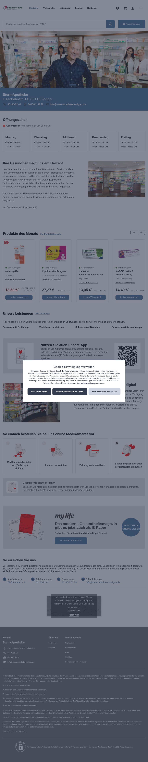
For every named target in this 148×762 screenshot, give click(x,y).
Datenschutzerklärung (86, 383)
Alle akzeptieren (39, 392)
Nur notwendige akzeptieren (70, 392)
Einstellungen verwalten (104, 392)
